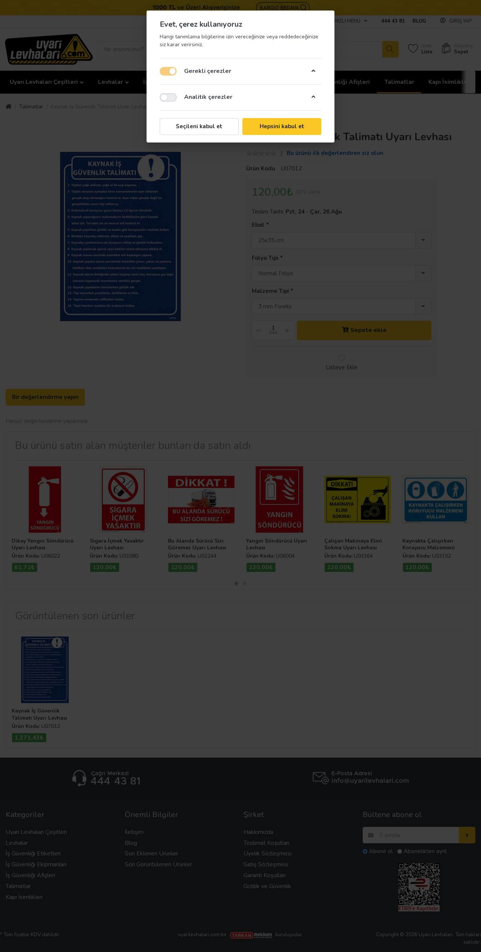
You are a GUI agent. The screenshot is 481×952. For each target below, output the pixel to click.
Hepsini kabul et (282, 126)
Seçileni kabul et (199, 126)
